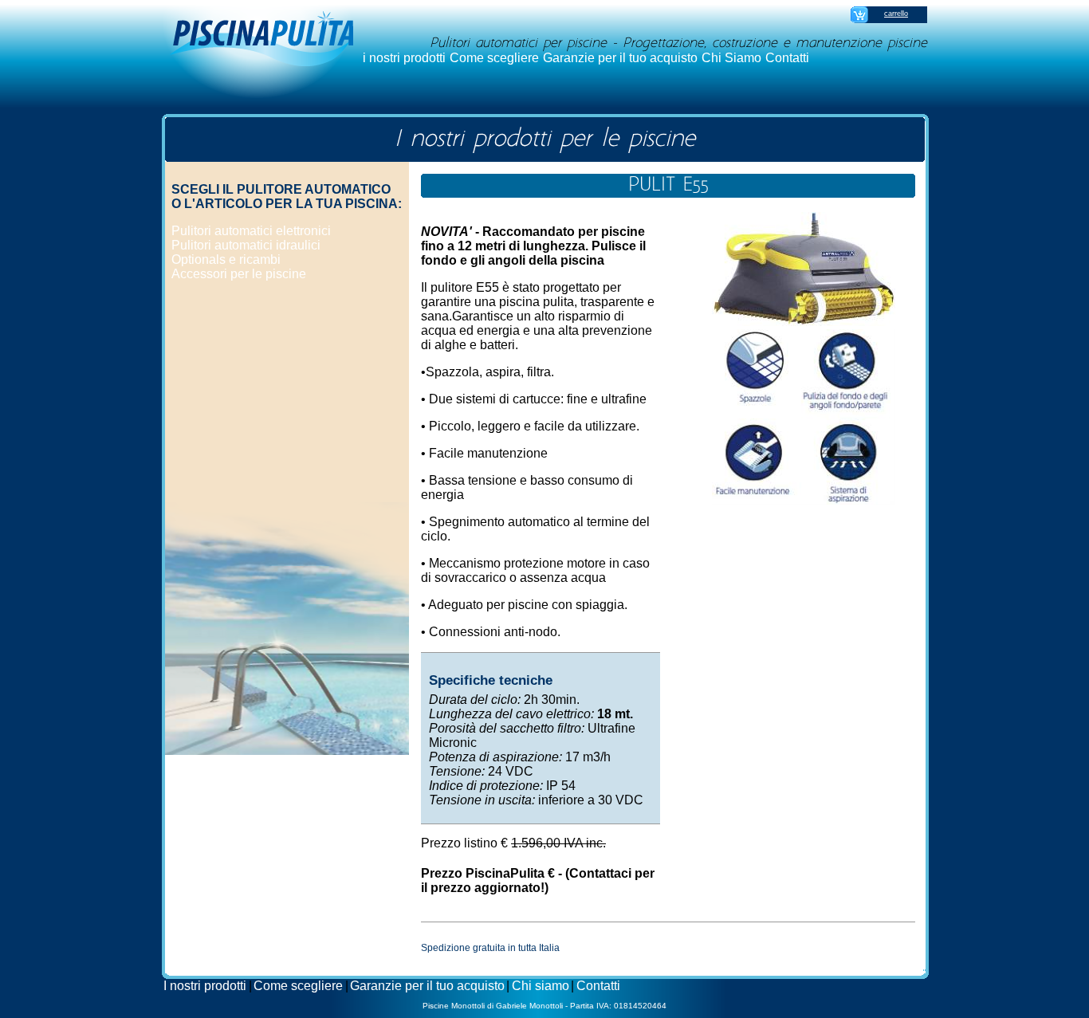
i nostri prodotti (404, 58)
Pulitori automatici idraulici (245, 245)
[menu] (251, 252)
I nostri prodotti (204, 985)
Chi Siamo (731, 58)
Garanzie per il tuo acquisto (620, 58)
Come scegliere (494, 58)
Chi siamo (540, 985)
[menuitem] (404, 58)
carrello (896, 14)
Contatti (787, 58)
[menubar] (586, 58)
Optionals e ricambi (226, 259)
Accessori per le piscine (238, 274)
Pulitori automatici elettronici (251, 231)
